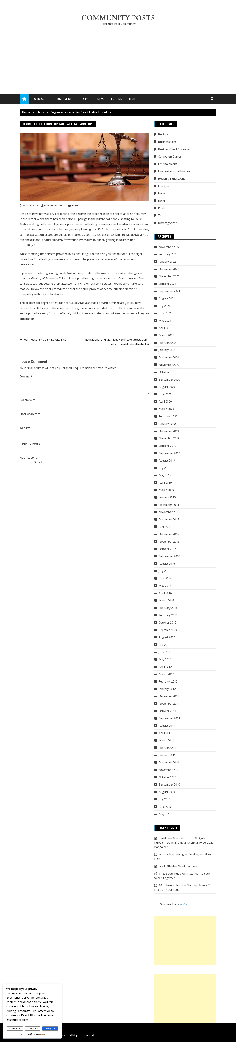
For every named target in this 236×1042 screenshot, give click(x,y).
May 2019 (165, 475)
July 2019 (164, 468)
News (100, 98)
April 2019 (165, 483)
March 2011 (166, 740)
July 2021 (164, 306)
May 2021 (165, 320)
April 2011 (165, 733)
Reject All (33, 1028)
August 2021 (167, 298)
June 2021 (165, 313)
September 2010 (169, 784)
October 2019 (167, 446)
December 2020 (169, 357)
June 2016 (165, 578)
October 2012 (167, 622)
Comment (26, 376)
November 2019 (169, 438)
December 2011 (169, 696)
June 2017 (165, 527)
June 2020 (165, 394)
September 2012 (169, 630)
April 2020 (165, 401)
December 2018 (169, 505)
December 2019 (169, 431)
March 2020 (166, 409)
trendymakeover (53, 205)
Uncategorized (167, 223)
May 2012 (165, 659)
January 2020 (167, 424)
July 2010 (164, 799)
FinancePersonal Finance (174, 171)
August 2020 (167, 387)
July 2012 (164, 645)
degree (24, 235)
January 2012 (167, 689)
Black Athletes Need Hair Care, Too (181, 866)
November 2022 (169, 247)
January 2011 (167, 755)
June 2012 (165, 652)
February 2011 (168, 748)
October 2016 (167, 549)
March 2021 (166, 335)
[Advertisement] (118, 54)
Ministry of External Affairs (48, 278)
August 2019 (167, 460)
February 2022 (168, 254)
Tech (132, 98)
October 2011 (167, 711)
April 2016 (165, 593)
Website (25, 428)
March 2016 (166, 600)
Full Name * (27, 400)
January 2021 (167, 350)
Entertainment (61, 98)
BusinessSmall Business (173, 149)
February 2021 (168, 343)
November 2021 (169, 276)
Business (38, 98)
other (161, 201)
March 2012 (166, 674)
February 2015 (168, 615)
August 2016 (167, 563)
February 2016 (168, 608)
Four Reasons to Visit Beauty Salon (45, 340)
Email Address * (30, 414)
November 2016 (169, 541)
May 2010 (165, 814)
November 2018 (169, 512)
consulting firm (29, 245)
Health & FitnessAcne (171, 179)
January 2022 (167, 262)
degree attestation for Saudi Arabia (64, 303)
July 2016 (164, 571)
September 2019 (169, 453)
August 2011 (167, 725)
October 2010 (167, 777)
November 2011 (169, 704)
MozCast (184, 904)
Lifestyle (84, 98)
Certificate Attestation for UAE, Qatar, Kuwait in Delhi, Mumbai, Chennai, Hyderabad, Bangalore (184, 842)
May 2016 (165, 586)
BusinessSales (167, 142)
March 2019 (166, 490)
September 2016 (169, 556)
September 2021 (169, 291)
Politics (116, 98)
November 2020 (169, 365)
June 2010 (165, 807)
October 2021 (167, 284)
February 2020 (168, 416)
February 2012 (168, 681)
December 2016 (169, 534)
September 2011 (169, 718)
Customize (15, 1028)
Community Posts (118, 18)
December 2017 (169, 519)
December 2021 (169, 269)
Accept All (50, 1028)
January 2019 (167, 497)
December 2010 (169, 762)
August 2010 (167, 792)
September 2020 (169, 379)
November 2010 (169, 770)
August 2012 (167, 637)
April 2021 (165, 328)
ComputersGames (169, 156)
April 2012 (165, 667)
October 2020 (167, 372)
